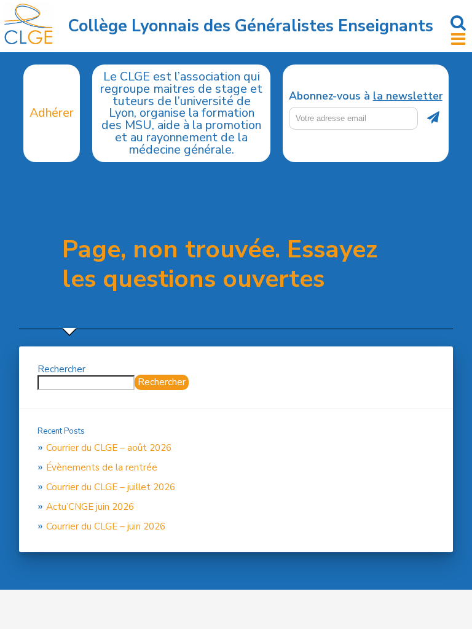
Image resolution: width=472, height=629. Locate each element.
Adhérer (52, 112)
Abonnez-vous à (365, 96)
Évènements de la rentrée (101, 467)
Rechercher (61, 369)
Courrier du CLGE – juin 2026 (105, 526)
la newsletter (407, 95)
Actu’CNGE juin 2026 (90, 507)
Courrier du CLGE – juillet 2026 (110, 487)
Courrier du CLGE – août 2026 (108, 448)
